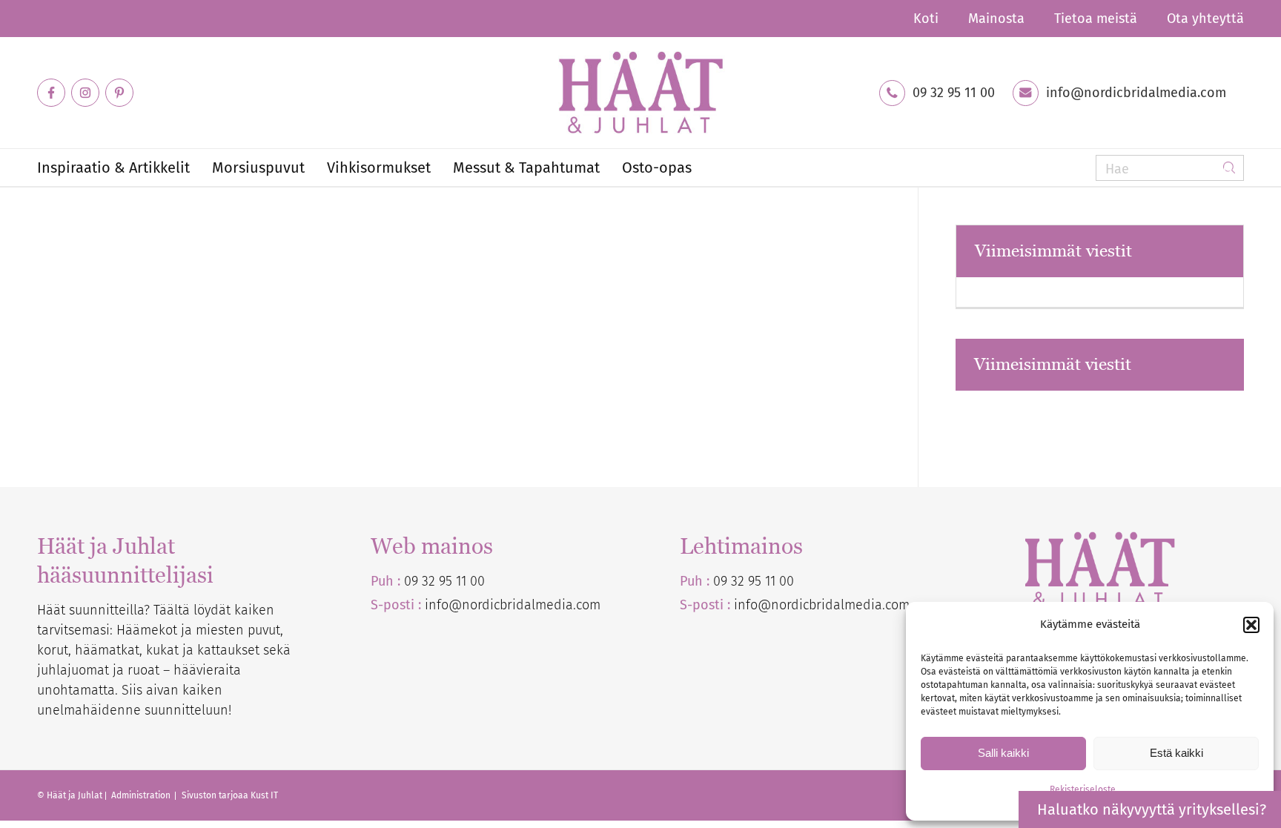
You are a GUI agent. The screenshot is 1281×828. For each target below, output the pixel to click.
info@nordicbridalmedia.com (1136, 92)
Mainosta (996, 18)
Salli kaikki (1003, 752)
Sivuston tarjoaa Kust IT (230, 795)
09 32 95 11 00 (954, 92)
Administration (142, 795)
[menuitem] (925, 18)
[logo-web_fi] (640, 92)
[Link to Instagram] (85, 93)
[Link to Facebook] (51, 93)
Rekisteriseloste (1083, 789)
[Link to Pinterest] (119, 93)
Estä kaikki (1176, 752)
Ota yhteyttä (1205, 18)
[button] (1251, 624)
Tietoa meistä (1095, 18)
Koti (926, 18)
